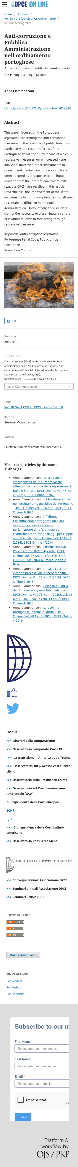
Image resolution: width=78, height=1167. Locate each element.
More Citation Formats (22, 386)
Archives (23, 14)
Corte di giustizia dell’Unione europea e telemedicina (40, 588)
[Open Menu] (4, 4)
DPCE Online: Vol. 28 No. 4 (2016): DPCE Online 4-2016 (42, 616)
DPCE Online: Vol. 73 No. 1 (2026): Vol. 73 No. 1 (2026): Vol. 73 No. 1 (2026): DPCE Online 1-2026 (42, 598)
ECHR (10, 810)
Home (8, 14)
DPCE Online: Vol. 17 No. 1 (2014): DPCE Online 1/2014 (42, 540)
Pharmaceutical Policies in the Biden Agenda (39, 549)
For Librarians (15, 994)
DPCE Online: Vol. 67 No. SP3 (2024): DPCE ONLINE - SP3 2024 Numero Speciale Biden (39, 557)
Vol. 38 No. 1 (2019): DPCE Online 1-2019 (30, 19)
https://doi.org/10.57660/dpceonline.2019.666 (38, 108)
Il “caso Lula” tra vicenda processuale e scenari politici (40, 571)
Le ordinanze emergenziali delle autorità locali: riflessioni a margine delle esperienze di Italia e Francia (42, 484)
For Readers (14, 981)
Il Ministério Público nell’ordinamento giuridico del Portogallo (43, 501)
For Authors (14, 987)
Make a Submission (23, 955)
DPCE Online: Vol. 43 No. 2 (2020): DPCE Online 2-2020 (42, 493)
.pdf (13, 321)
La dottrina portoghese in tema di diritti (36, 609)
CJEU (10, 819)
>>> (9, 741)
